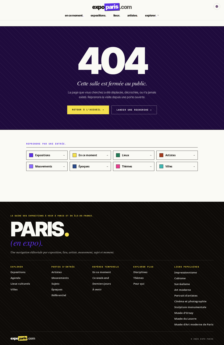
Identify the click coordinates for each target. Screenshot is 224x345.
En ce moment (101, 272)
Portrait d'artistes (185, 295)
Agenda (15, 278)
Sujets (55, 283)
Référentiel (58, 295)
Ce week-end (100, 278)
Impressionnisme (185, 272)
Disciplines (140, 272)
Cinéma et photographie (190, 301)
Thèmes (138, 278)
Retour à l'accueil (88, 109)
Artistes (56, 272)
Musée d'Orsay (183, 313)
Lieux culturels (20, 283)
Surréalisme (182, 284)
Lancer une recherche (134, 109)
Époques (56, 289)
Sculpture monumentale (190, 307)
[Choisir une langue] (217, 6)
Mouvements (60, 278)
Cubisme (180, 278)
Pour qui (138, 283)
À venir (97, 289)
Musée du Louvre (185, 318)
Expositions (17, 272)
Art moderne (182, 289)
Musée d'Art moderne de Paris (193, 324)
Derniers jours (101, 283)
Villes (14, 289)
